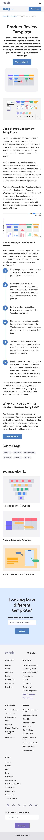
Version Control (28, 676)
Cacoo (7, 669)
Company (8, 762)
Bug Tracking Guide (30, 715)
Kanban (25, 680)
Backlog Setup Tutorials (10, 733)
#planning (17, 453)
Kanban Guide (28, 734)
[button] (33, 653)
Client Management (30, 691)
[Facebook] (8, 805)
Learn (7, 721)
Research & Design (9, 16)
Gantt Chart (27, 683)
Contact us (9, 777)
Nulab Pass (9, 672)
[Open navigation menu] (40, 3)
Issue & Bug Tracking (30, 672)
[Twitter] (19, 805)
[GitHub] (30, 805)
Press (7, 773)
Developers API (10, 717)
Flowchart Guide (28, 750)
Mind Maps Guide (29, 746)
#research (7, 458)
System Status (10, 713)
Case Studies (9, 680)
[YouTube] (36, 805)
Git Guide (26, 719)
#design (27, 458)
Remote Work (27, 687)
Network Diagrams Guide (29, 738)
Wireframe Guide (29, 723)
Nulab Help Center (11, 710)
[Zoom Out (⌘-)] (20, 116)
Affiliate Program (11, 780)
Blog (6, 769)
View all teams (28, 698)
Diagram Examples (11, 728)
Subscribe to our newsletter (17, 812)
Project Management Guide (30, 711)
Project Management (30, 665)
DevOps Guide (28, 730)
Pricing (7, 676)
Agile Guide (27, 726)
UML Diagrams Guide (30, 743)
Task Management (29, 669)
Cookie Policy (9, 795)
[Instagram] (13, 805)
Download (8, 687)
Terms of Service (11, 798)
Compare (8, 724)
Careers (8, 766)
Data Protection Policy (13, 784)
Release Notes (10, 737)
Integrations (9, 683)
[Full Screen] (38, 116)
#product (7, 453)
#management (29, 453)
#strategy (17, 458)
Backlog (8, 665)
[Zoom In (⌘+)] (32, 116)
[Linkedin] (25, 805)
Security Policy (10, 788)
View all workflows (29, 694)
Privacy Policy (10, 791)
